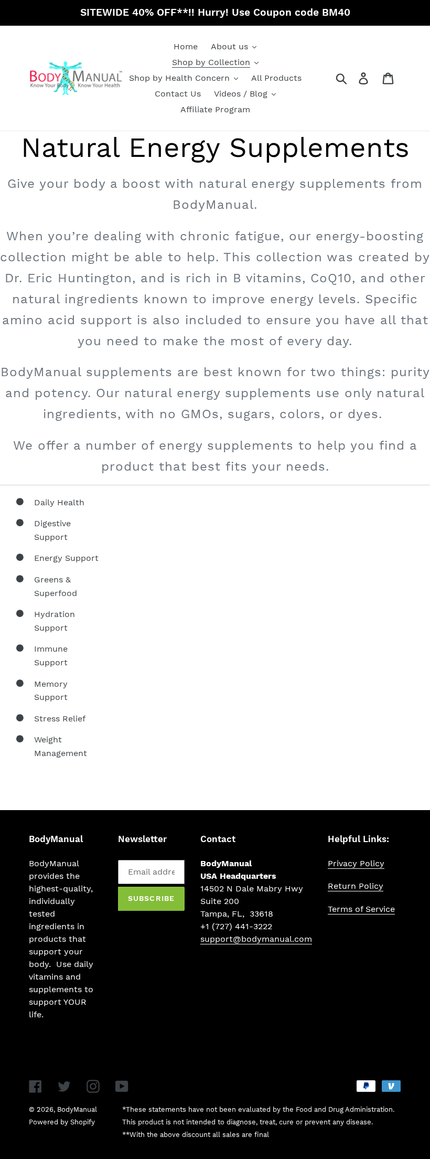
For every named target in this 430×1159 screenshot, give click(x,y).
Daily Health (59, 502)
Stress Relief (59, 719)
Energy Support (66, 558)
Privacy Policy (356, 863)
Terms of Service (361, 909)
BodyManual (77, 1109)
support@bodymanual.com (256, 939)
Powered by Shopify (62, 1122)
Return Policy (355, 886)
